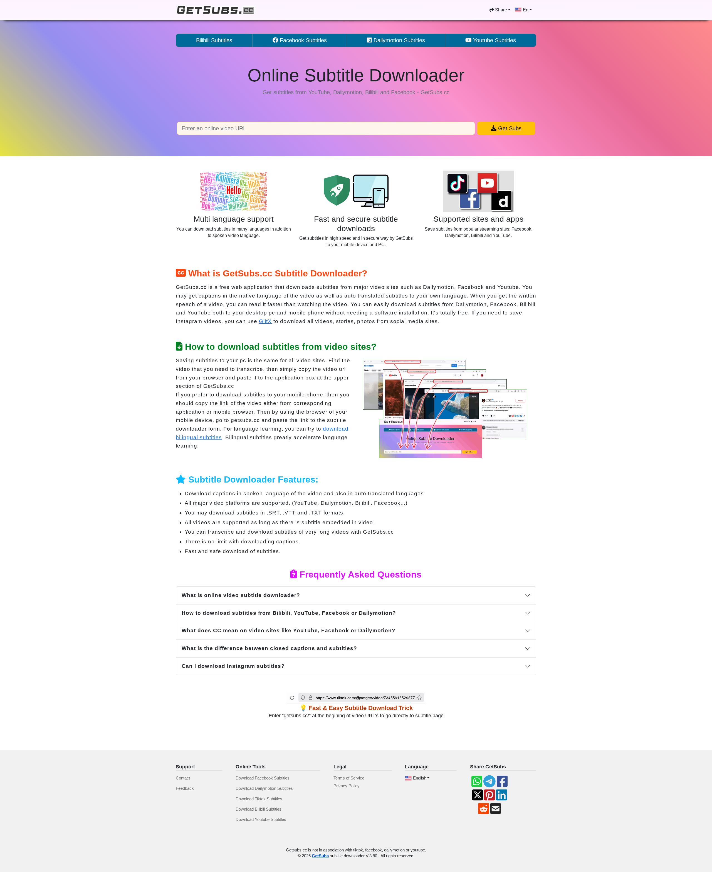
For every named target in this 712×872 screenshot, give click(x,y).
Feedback (185, 788)
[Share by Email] (495, 808)
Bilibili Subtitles (214, 40)
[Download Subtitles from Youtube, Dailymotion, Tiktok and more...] (216, 10)
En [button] (525, 10)
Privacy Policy (346, 785)
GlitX (265, 321)
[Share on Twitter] (477, 795)
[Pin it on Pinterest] (489, 795)
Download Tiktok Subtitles (259, 798)
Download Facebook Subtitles (263, 778)
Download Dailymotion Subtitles (264, 788)
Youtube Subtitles (493, 40)
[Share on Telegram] (489, 781)
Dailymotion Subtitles (398, 40)
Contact (183, 778)
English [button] (419, 778)
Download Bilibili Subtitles (258, 809)
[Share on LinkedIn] (501, 795)
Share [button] (500, 10)
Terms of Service (348, 778)
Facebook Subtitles (302, 40)
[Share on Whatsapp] (476, 781)
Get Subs (508, 128)
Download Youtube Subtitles (261, 819)
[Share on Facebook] (502, 781)
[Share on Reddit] (483, 808)
